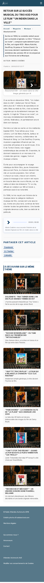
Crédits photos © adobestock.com (16, 518)
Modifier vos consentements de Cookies (18, 563)
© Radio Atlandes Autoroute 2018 (16, 512)
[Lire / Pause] (30, 85)
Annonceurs (7, 540)
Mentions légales (9, 523)
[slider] (20, 222)
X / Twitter (8, 251)
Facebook (8, 247)
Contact (6, 546)
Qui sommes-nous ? (10, 535)
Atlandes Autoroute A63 (12, 558)
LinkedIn (8, 255)
